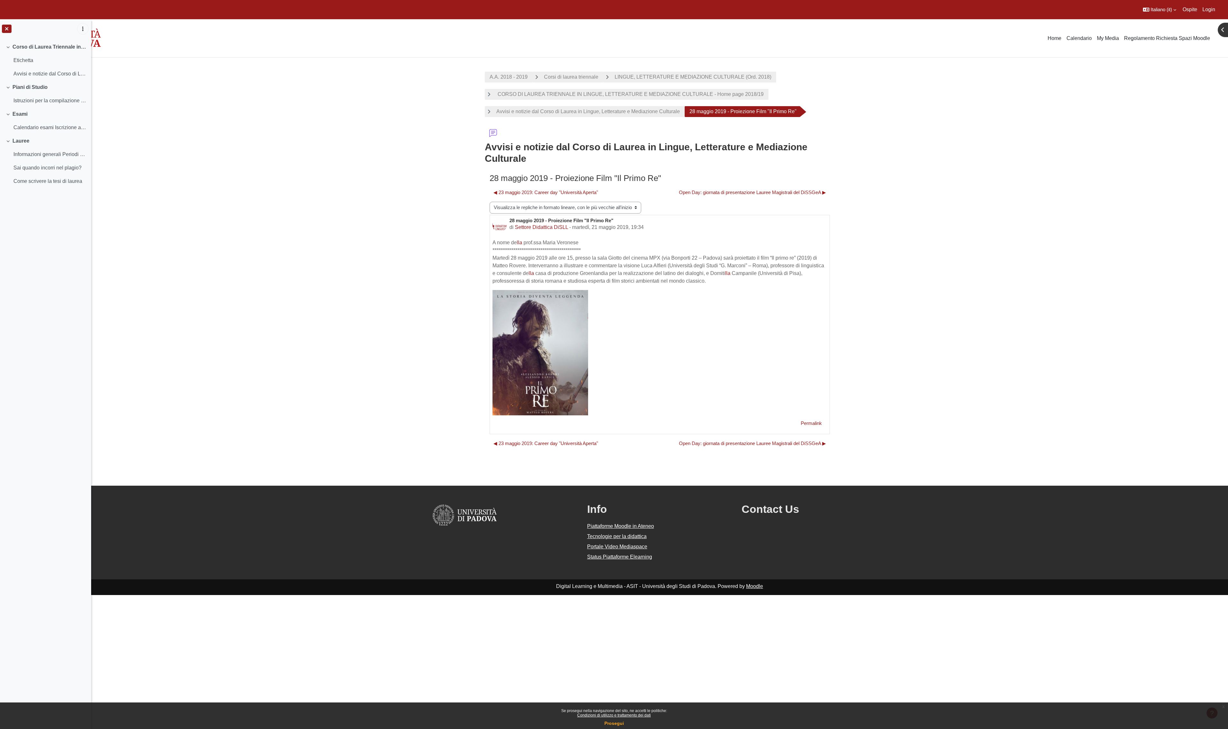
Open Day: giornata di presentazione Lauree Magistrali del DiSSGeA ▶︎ (752, 192)
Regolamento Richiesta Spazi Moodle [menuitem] (1167, 38)
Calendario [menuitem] (1079, 38)
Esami (20, 114)
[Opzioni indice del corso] (83, 29)
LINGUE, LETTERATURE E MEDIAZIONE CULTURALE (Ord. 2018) (693, 77)
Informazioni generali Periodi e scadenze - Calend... (49, 154)
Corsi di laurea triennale (571, 77)
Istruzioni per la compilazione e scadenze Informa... (49, 100)
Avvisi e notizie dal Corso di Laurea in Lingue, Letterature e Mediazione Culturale (588, 111)
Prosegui (614, 723)
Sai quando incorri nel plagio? (47, 167)
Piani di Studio (30, 87)
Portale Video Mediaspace (617, 546)
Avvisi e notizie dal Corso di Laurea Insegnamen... (49, 73)
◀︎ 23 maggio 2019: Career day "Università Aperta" (545, 192)
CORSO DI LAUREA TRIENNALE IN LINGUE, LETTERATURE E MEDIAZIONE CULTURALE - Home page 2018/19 (630, 94)
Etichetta (23, 60)
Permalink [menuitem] (811, 423)
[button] (1159, 9)
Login (1208, 9)
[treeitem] (45, 60)
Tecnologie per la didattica (617, 536)
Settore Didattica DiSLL (541, 227)
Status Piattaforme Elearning (619, 557)
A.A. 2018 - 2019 (509, 77)
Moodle (754, 586)
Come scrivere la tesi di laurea (47, 181)
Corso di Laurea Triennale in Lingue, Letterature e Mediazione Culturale (49, 47)
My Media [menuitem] (1108, 38)
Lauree (20, 141)
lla (519, 242)
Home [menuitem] (1054, 38)
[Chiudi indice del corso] (7, 28)
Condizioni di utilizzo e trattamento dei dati (614, 715)
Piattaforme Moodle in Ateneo (620, 526)
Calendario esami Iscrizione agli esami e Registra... (49, 127)
